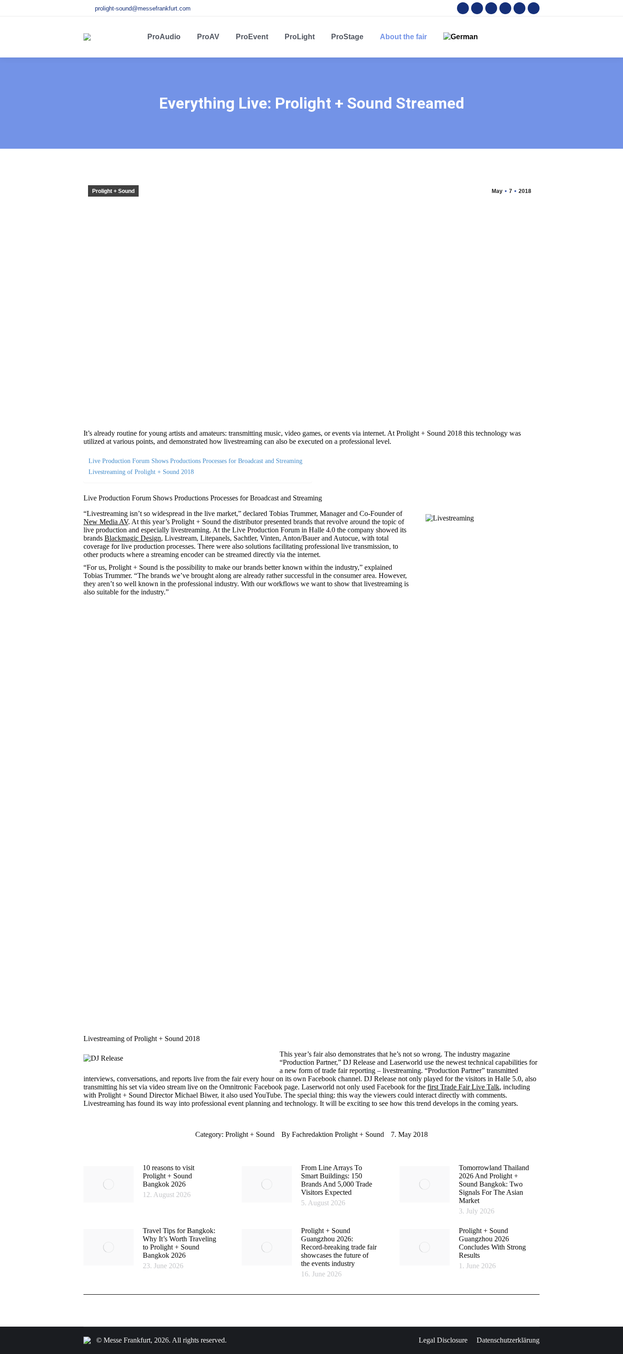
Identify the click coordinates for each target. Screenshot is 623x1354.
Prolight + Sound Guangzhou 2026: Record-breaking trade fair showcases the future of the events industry (339, 1247)
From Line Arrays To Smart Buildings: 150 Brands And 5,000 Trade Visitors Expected (336, 1180)
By (332, 1134)
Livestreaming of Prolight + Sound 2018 (141, 471)
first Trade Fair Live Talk (463, 1087)
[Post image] (108, 1184)
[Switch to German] (460, 37)
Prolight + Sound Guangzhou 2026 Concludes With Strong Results (492, 1243)
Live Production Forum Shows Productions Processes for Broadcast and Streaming (195, 460)
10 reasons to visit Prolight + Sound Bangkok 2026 (168, 1176)
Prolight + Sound (113, 191)
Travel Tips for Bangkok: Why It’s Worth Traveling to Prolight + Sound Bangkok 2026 (179, 1243)
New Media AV (105, 522)
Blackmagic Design (132, 538)
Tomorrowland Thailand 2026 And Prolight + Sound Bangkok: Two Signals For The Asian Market (494, 1184)
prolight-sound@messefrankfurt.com (143, 8)
